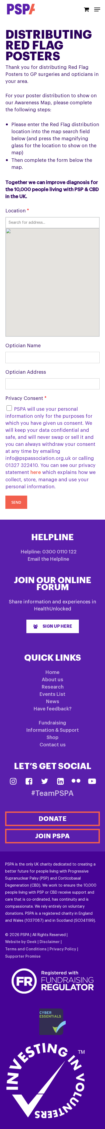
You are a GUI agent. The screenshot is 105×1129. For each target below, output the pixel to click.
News (52, 701)
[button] (52, 626)
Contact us (53, 744)
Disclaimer (50, 942)
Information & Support (52, 730)
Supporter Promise (23, 956)
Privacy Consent (26, 398)
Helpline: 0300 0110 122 (48, 551)
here (35, 472)
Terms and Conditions (26, 949)
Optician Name (23, 345)
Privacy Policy (63, 949)
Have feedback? (53, 708)
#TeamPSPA (52, 793)
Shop (52, 737)
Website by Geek (21, 942)
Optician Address (25, 372)
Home (53, 672)
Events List (52, 694)
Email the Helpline (48, 559)
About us (52, 679)
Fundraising (52, 722)
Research (53, 686)
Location (17, 210)
